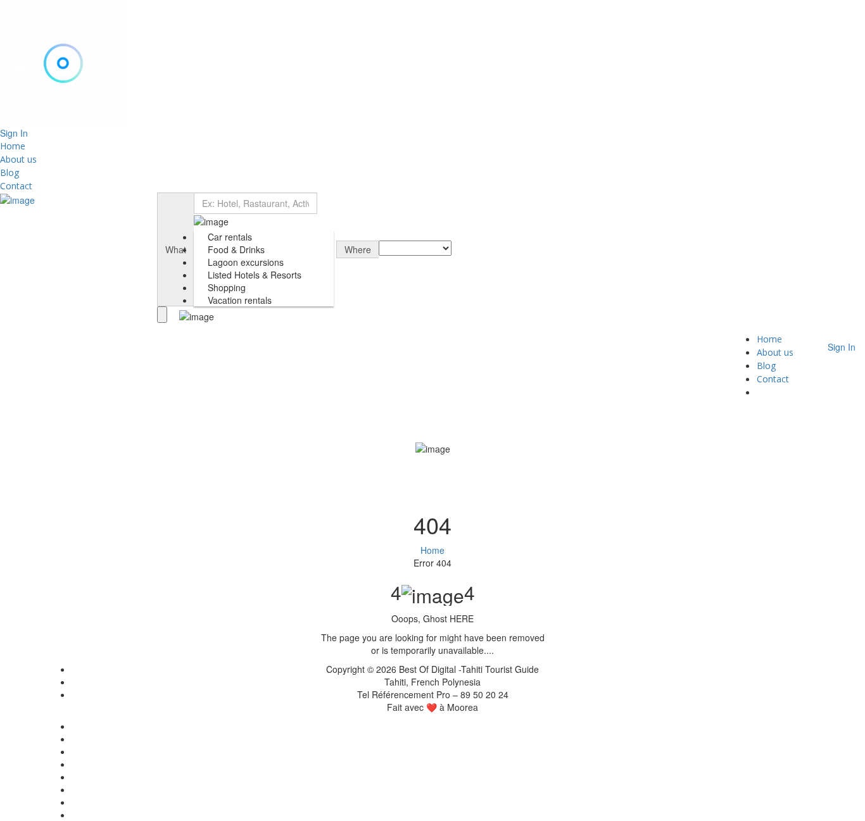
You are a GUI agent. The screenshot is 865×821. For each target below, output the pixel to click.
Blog (9, 172)
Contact (16, 186)
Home (12, 146)
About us (18, 159)
